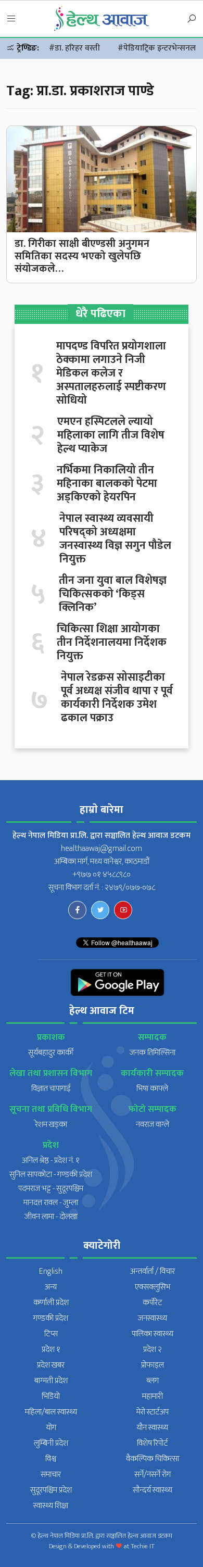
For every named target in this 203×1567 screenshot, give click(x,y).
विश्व (50, 1459)
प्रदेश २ (152, 1350)
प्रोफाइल (152, 1365)
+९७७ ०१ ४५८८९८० (101, 875)
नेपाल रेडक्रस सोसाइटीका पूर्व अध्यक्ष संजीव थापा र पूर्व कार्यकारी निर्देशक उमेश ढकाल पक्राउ (117, 698)
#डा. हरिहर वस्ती (74, 48)
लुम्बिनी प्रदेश (51, 1443)
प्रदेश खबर (51, 1365)
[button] (11, 19)
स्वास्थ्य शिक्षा (50, 1506)
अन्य (51, 1287)
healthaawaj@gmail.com (101, 849)
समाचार (51, 1475)
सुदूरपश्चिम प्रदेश (51, 1490)
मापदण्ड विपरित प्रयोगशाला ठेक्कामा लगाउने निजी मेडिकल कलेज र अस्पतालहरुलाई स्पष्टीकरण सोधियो (111, 373)
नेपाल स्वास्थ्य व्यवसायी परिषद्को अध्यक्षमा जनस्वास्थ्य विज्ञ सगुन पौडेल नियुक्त (115, 539)
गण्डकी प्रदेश (50, 1318)
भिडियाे (51, 1396)
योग (51, 1428)
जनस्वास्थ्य (152, 1318)
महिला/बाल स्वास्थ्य (51, 1412)
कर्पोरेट (152, 1303)
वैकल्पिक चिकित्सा (152, 1459)
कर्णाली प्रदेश (51, 1303)
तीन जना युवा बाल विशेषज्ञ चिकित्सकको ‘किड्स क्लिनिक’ (113, 594)
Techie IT (143, 1546)
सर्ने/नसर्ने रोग (152, 1475)
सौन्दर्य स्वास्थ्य (152, 1490)
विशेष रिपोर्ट (152, 1443)
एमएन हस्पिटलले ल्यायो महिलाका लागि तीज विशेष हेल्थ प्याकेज (110, 435)
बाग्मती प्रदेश (51, 1381)
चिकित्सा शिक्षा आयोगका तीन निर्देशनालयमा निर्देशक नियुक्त (112, 642)
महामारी (152, 1396)
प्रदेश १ (51, 1350)
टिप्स (51, 1334)
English (50, 1271)
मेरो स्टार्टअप (152, 1412)
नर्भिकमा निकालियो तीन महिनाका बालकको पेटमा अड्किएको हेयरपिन (107, 483)
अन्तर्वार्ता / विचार (152, 1271)
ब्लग (152, 1381)
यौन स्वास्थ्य (152, 1428)
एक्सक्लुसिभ (152, 1287)
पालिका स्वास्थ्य (152, 1334)
